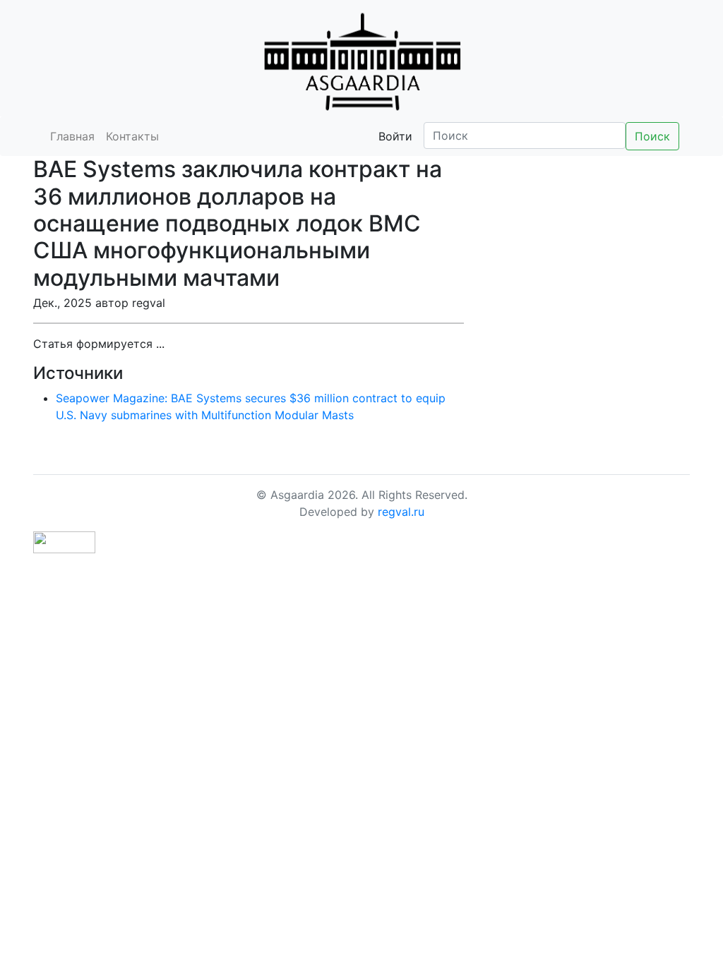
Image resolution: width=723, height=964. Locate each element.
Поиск (652, 136)
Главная (72, 136)
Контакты (132, 136)
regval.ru (401, 512)
